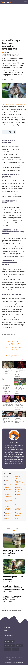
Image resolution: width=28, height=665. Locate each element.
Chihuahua (8, 489)
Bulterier (7, 487)
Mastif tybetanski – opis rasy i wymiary (9, 505)
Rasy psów (4, 608)
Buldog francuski (20, 484)
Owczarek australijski (7, 509)
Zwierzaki (7, 52)
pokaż (12, 132)
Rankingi (6, 633)
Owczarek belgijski (18, 509)
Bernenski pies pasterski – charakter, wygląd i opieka (20, 480)
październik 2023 (11, 331)
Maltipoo (18, 499)
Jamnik (7, 494)
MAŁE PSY (7, 649)
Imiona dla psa (9, 641)
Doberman (8, 492)
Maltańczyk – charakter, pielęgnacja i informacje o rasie (8, 499)
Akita (6, 476)
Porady (5, 630)
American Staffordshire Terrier (15, 104)
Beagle (7, 480)
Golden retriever (20, 492)
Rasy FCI (19, 645)
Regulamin (19, 657)
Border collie (8, 484)
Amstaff (18, 476)
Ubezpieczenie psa (8, 635)
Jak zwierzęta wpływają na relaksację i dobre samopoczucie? (13, 551)
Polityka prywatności (14, 659)
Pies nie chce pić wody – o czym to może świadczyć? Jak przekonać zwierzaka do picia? (13, 587)
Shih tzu (7, 518)
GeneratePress (20, 662)
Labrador (18, 494)
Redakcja (8, 657)
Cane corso (19, 487)
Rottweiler (7, 515)
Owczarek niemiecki (18, 512)
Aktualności (7, 627)
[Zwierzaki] (6, 2)
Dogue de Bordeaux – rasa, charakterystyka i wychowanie (13, 578)
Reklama (14, 657)
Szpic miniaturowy (19, 518)
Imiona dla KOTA (9, 645)
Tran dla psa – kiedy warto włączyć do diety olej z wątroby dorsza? (12, 597)
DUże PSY (15, 649)
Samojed (18, 515)
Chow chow (19, 489)
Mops (17, 505)
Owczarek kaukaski (7, 512)
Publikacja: (10, 54)
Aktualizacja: (10, 55)
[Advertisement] (14, 21)
